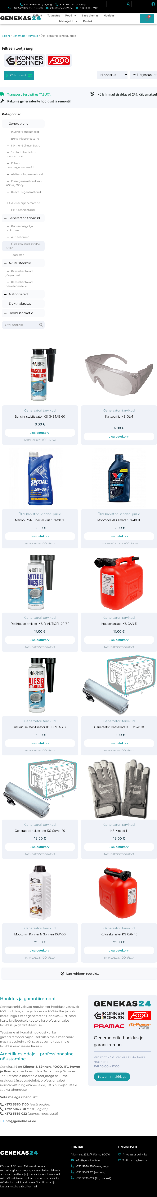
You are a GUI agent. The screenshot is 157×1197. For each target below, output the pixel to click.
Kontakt (88, 21)
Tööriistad (17, 255)
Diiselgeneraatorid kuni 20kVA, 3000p (24, 183)
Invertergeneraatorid (25, 131)
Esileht (37, 15)
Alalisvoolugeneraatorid (27, 174)
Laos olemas (90, 15)
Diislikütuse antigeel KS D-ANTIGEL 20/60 (40, 624)
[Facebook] (153, 4)
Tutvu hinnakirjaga (112, 1076)
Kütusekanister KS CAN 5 (119, 624)
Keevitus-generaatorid (26, 192)
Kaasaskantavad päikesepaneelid (19, 284)
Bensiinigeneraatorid (25, 138)
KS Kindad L (119, 831)
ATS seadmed (20, 237)
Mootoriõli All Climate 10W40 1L (119, 520)
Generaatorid (19, 123)
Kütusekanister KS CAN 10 (119, 934)
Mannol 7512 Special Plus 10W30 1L (40, 520)
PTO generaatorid (23, 210)
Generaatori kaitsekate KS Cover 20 (40, 831)
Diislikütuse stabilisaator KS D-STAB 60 (40, 727)
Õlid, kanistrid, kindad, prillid (23, 246)
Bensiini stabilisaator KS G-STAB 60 (40, 416)
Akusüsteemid (20, 263)
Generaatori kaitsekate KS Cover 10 (119, 727)
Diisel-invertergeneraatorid (20, 165)
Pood (68, 15)
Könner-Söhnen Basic (25, 145)
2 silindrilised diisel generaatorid (21, 154)
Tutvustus (53, 15)
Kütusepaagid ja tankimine (19, 228)
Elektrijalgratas (20, 303)
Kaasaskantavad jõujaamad (19, 273)
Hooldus (109, 15)
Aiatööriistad (18, 294)
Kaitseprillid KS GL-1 (119, 416)
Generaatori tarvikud (25, 35)
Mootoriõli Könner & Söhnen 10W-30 (40, 934)
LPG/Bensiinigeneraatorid (23, 203)
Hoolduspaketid (21, 313)
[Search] (128, 4)
